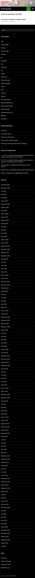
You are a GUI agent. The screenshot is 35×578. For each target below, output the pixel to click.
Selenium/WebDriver (7, 102)
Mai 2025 (3, 194)
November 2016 (5, 459)
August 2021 (4, 291)
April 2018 (4, 410)
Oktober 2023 (5, 220)
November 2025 (5, 184)
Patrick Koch (4, 170)
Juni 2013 (3, 514)
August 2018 (4, 401)
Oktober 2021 (5, 288)
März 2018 (4, 414)
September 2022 (5, 256)
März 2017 (4, 452)
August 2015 (4, 491)
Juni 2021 (3, 297)
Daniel (3, 173)
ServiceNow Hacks (6, 134)
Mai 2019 (3, 378)
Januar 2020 (4, 352)
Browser (3, 48)
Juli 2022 (3, 262)
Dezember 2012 (5, 530)
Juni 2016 (3, 472)
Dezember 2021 (5, 281)
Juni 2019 (3, 375)
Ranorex (3, 96)
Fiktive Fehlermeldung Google (9, 140)
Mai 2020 (3, 339)
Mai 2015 (3, 498)
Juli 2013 (3, 510)
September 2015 (5, 488)
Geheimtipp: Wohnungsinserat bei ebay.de (22, 170)
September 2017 (5, 433)
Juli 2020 (3, 333)
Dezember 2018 (5, 394)
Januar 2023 (4, 243)
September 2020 (5, 327)
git (1, 57)
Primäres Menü (33, 9)
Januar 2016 (4, 475)
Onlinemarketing (5, 83)
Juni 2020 (3, 336)
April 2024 (4, 210)
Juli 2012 (3, 546)
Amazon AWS (4, 44)
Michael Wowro (12, 21)
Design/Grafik (5, 51)
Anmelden (4, 558)
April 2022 (4, 268)
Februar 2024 (5, 214)
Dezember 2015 (5, 478)
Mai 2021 (3, 301)
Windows (3, 115)
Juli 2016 (3, 469)
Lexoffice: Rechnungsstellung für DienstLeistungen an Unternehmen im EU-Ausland (17, 156)
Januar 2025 (4, 201)
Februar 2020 (5, 349)
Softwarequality (5, 109)
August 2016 (4, 465)
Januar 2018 (4, 420)
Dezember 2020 (5, 317)
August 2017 (4, 436)
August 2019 (4, 368)
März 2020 (4, 346)
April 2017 (4, 449)
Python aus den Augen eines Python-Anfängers (14, 143)
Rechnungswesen (5, 99)
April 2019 (4, 381)
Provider (3, 93)
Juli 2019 (3, 372)
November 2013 (5, 507)
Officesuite (4, 77)
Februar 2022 (5, 275)
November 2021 (5, 285)
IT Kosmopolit (6, 9)
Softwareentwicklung (7, 106)
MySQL (3, 73)
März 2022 (4, 272)
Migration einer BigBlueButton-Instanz (17, 173)
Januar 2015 (4, 501)
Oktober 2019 (5, 362)
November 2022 (5, 249)
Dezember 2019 (5, 356)
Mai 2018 (3, 407)
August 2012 (4, 543)
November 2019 (5, 359)
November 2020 (5, 320)
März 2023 (4, 236)
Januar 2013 (4, 527)
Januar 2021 (4, 314)
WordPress (4, 119)
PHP (2, 90)
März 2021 (4, 307)
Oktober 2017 (5, 430)
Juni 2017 (3, 443)
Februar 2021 (5, 310)
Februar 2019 (5, 388)
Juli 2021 (3, 294)
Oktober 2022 (5, 252)
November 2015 (5, 481)
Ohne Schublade (5, 80)
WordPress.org (5, 567)
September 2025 (5, 188)
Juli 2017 (3, 439)
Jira (2, 70)
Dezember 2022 (5, 246)
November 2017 (5, 427)
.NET (2, 41)
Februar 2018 (5, 417)
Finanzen (3, 54)
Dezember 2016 (5, 456)
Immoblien (4, 61)
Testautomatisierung (6, 112)
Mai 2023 (3, 230)
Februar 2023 (5, 239)
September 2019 (5, 365)
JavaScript (4, 67)
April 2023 (4, 233)
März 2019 (4, 385)
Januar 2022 (4, 278)
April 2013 (4, 520)
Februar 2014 (5, 504)
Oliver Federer (5, 165)
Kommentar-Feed (6, 564)
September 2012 (5, 540)
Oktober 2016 (5, 462)
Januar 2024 (4, 217)
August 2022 (4, 259)
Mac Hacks (4, 130)
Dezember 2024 (5, 204)
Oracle (3, 86)
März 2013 (4, 523)
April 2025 (4, 197)
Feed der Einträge (6, 561)
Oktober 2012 (5, 536)
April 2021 (4, 304)
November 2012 (5, 533)
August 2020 (4, 330)
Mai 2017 (3, 446)
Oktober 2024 (5, 207)
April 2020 (4, 343)
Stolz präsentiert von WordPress (8, 575)
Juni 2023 (3, 226)
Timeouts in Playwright (7, 137)
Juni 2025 (3, 191)
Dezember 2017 (5, 423)
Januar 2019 (4, 391)
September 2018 (5, 398)
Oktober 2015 (5, 485)
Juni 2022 (3, 265)
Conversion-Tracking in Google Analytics (13, 19)
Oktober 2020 (5, 323)
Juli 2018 (3, 404)
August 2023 (4, 223)
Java (2, 64)
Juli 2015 (3, 494)
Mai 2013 (3, 517)
